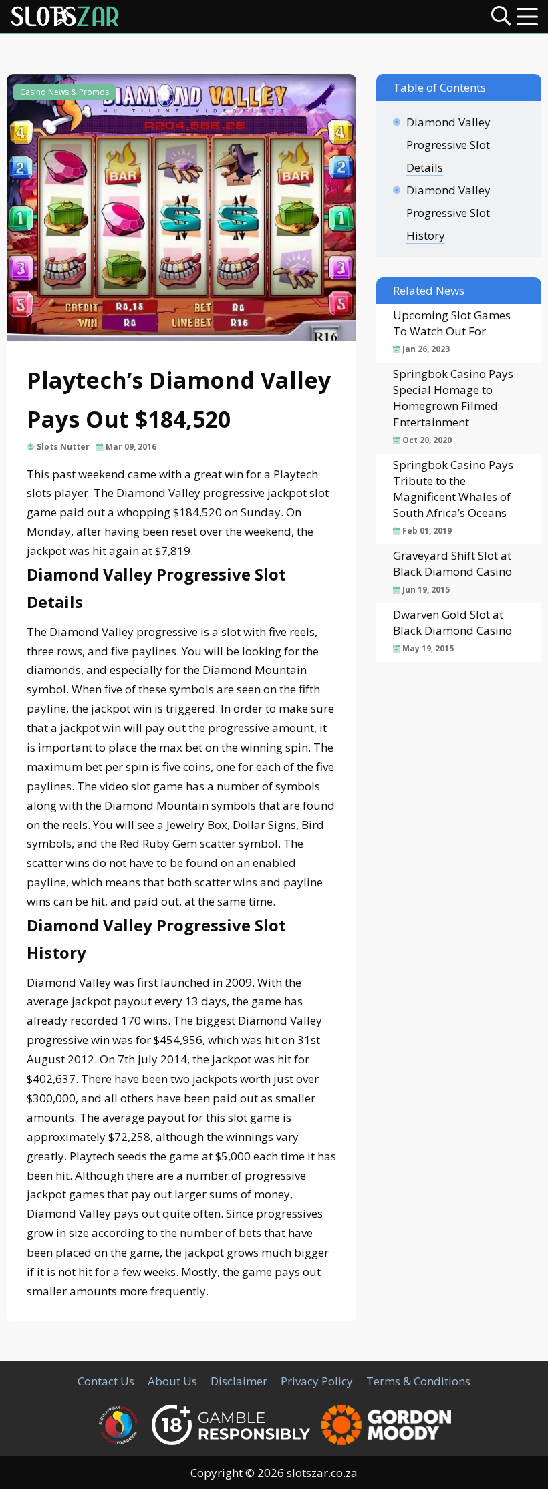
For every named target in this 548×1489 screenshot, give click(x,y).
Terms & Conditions (418, 1381)
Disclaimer (239, 1381)
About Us (172, 1381)
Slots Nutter (63, 446)
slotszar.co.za (322, 1472)
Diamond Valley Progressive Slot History (448, 212)
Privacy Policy (317, 1381)
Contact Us (106, 1381)
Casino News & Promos (64, 92)
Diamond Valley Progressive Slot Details (448, 144)
